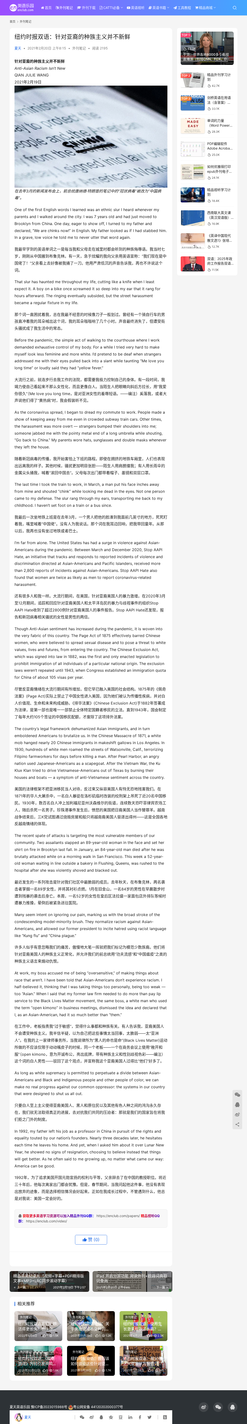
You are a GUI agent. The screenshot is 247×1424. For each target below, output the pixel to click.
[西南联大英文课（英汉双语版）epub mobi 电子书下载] (193, 218)
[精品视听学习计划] (193, 195)
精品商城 (206, 8)
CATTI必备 (111, 8)
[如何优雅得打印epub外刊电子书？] (193, 171)
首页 (48, 8)
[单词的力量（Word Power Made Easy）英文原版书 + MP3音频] (193, 125)
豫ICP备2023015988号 (49, 1407)
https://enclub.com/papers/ (118, 1216)
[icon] (203, 1407)
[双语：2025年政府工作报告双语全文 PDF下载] (193, 264)
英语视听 (137, 8)
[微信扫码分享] (83, 1417)
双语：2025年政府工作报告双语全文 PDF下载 (219, 263)
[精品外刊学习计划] (193, 80)
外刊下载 (89, 8)
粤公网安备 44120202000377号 (98, 1407)
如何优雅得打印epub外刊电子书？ (219, 171)
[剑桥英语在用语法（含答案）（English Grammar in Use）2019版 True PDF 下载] (193, 102)
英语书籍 (159, 8)
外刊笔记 (66, 8)
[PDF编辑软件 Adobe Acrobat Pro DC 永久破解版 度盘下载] (193, 149)
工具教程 (184, 8)
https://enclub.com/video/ (46, 1221)
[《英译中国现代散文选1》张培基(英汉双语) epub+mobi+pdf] (193, 240)
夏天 (17, 48)
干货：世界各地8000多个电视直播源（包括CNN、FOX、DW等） (206, 59)
